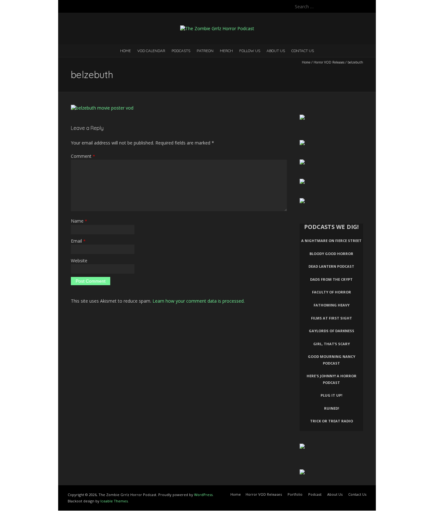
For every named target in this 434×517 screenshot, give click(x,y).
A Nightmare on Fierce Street (331, 240)
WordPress (203, 494)
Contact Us (302, 50)
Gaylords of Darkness (331, 330)
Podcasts (181, 50)
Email (78, 241)
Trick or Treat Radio (331, 421)
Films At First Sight (331, 318)
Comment (83, 156)
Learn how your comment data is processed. (199, 301)
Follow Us (249, 50)
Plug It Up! (331, 395)
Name (79, 221)
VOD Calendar (151, 50)
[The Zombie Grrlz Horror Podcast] (217, 28)
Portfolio (295, 494)
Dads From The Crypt (331, 279)
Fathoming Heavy (331, 305)
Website (79, 261)
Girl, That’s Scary (331, 343)
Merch (226, 50)
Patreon (205, 50)
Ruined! (331, 408)
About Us (276, 50)
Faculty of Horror (331, 292)
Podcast (315, 494)
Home (125, 50)
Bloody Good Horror (331, 253)
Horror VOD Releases (329, 62)
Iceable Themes (114, 501)
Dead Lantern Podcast (331, 266)
